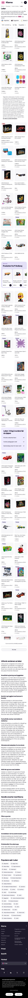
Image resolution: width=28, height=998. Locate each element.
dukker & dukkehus (6, 739)
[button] (4, 204)
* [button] (7, 46)
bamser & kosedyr (18, 712)
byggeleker (21, 690)
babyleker (18, 763)
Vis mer (25, 14)
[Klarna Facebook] (4, 972)
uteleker (11, 784)
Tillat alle (19, 994)
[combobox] (22, 25)
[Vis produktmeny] (25, 8)
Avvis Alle (9, 994)
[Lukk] (25, 979)
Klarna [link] (2, 6)
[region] (14, 987)
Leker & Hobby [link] (15, 6)
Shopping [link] (8, 6)
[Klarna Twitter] (17, 972)
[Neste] (24, 20)
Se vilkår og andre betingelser (10, 118)
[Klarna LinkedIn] (11, 972)
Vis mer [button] (14, 649)
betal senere (10, 811)
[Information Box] (10, 25)
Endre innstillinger (14, 990)
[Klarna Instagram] (24, 972)
